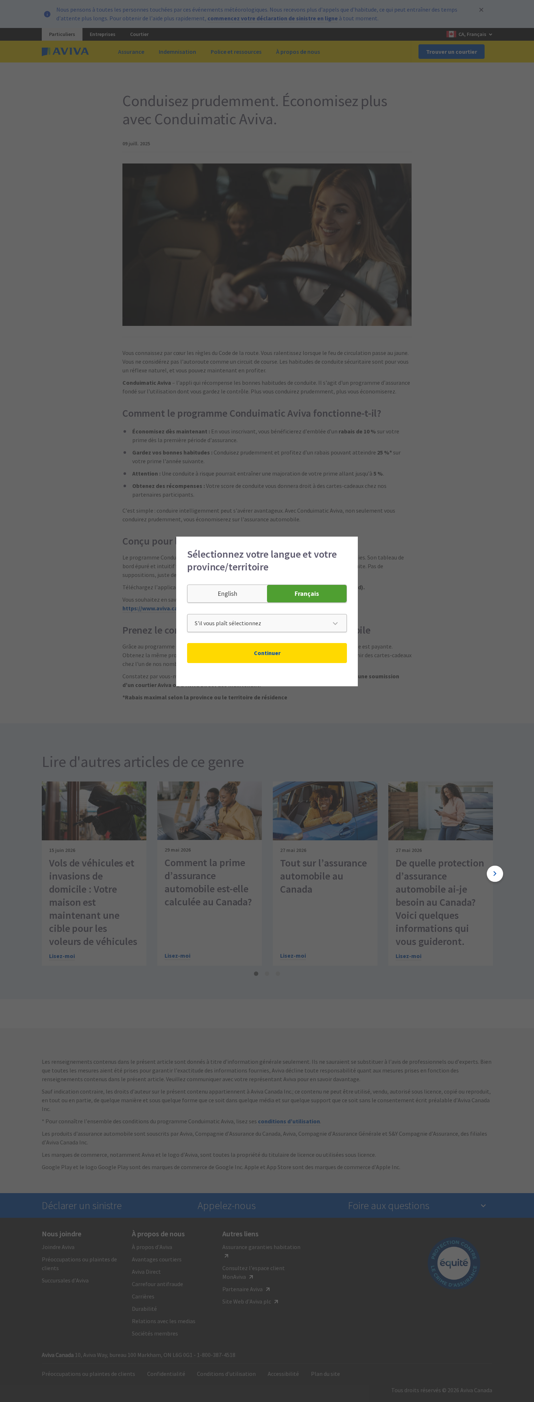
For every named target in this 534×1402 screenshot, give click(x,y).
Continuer (267, 652)
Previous (39, 873)
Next (495, 873)
